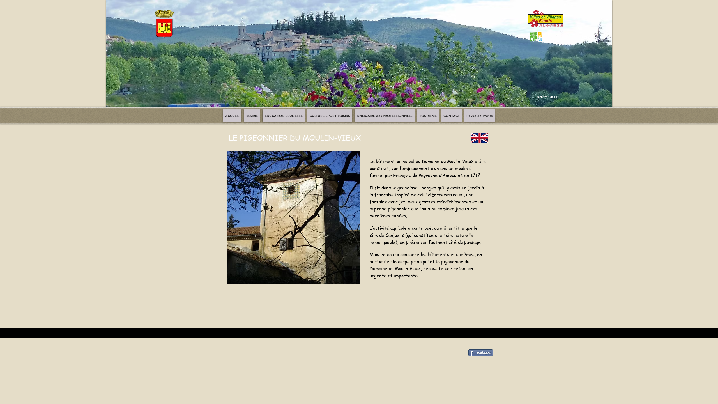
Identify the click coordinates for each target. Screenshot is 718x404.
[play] (604, 107)
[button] (359, 58)
